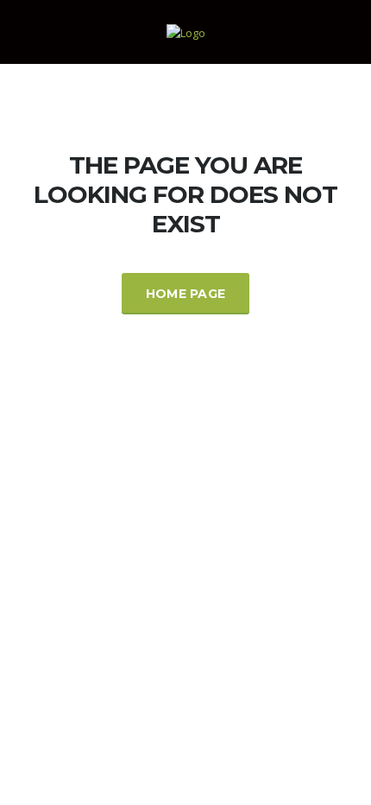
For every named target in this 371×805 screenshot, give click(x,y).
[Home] (186, 31)
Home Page (186, 293)
